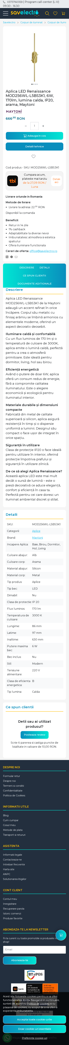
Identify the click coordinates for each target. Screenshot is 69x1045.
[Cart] (63, 13)
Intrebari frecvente (14, 864)
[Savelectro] (23, 13)
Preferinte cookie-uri (34, 1038)
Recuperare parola (13, 908)
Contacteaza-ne (12, 859)
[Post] (8, 257)
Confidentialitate (12, 790)
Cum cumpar (10, 820)
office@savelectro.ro (43, 251)
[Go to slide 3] (35, 84)
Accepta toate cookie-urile (34, 1019)
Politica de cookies (38, 1003)
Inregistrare (9, 903)
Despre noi (9, 780)
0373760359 (15, 2)
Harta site (8, 869)
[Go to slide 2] (33, 84)
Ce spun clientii (34, 275)
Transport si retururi (14, 834)
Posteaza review (34, 734)
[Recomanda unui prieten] (17, 257)
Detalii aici (56, 181)
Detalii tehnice (34, 146)
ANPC (6, 874)
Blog (6, 815)
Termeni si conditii (13, 785)
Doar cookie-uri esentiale (34, 1028)
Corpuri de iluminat (31, 22)
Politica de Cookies (14, 795)
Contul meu (10, 898)
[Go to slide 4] (37, 84)
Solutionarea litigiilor (14, 879)
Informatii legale (12, 854)
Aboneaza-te (19, 960)
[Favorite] (55, 13)
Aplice (36, 531)
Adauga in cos (36, 135)
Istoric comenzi (12, 913)
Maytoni (37, 537)
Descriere (26, 267)
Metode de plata (12, 830)
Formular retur (11, 776)
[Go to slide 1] (31, 84)
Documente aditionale (35, 283)
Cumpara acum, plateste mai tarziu (34, 180)
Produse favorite (12, 918)
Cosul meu (9, 825)
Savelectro (9, 22)
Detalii (45, 267)
